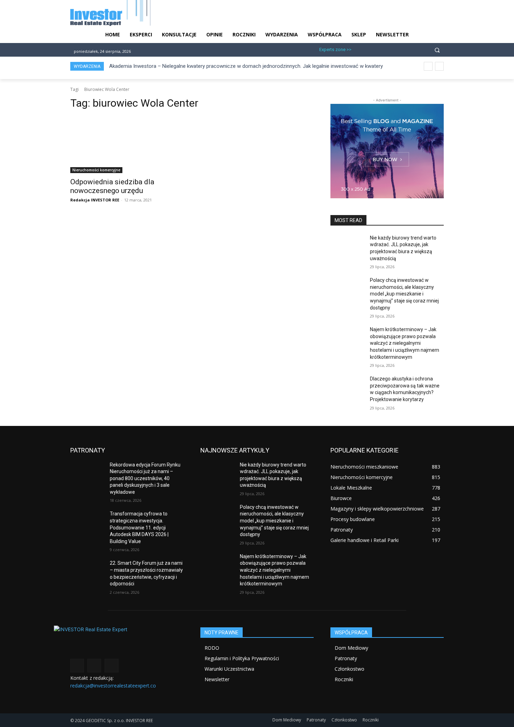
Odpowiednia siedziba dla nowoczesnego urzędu (112, 186)
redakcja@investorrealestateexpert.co (113, 685)
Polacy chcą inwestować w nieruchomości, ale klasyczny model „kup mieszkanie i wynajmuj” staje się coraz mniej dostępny (404, 293)
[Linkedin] (382, 49)
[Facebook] (360, 49)
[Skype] (394, 49)
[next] (439, 66)
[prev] (428, 66)
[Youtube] (405, 49)
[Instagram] (371, 49)
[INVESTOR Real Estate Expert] (127, 641)
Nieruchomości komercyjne (96, 170)
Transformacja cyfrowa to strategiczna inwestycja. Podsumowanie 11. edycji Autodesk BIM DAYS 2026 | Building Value (139, 527)
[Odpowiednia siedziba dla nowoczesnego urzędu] (127, 144)
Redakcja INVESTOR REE (94, 199)
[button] (437, 49)
